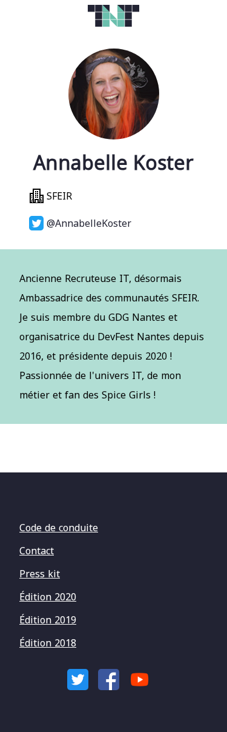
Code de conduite (58, 527)
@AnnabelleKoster (87, 223)
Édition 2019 (47, 619)
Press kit (39, 573)
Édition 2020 (47, 596)
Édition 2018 (47, 643)
